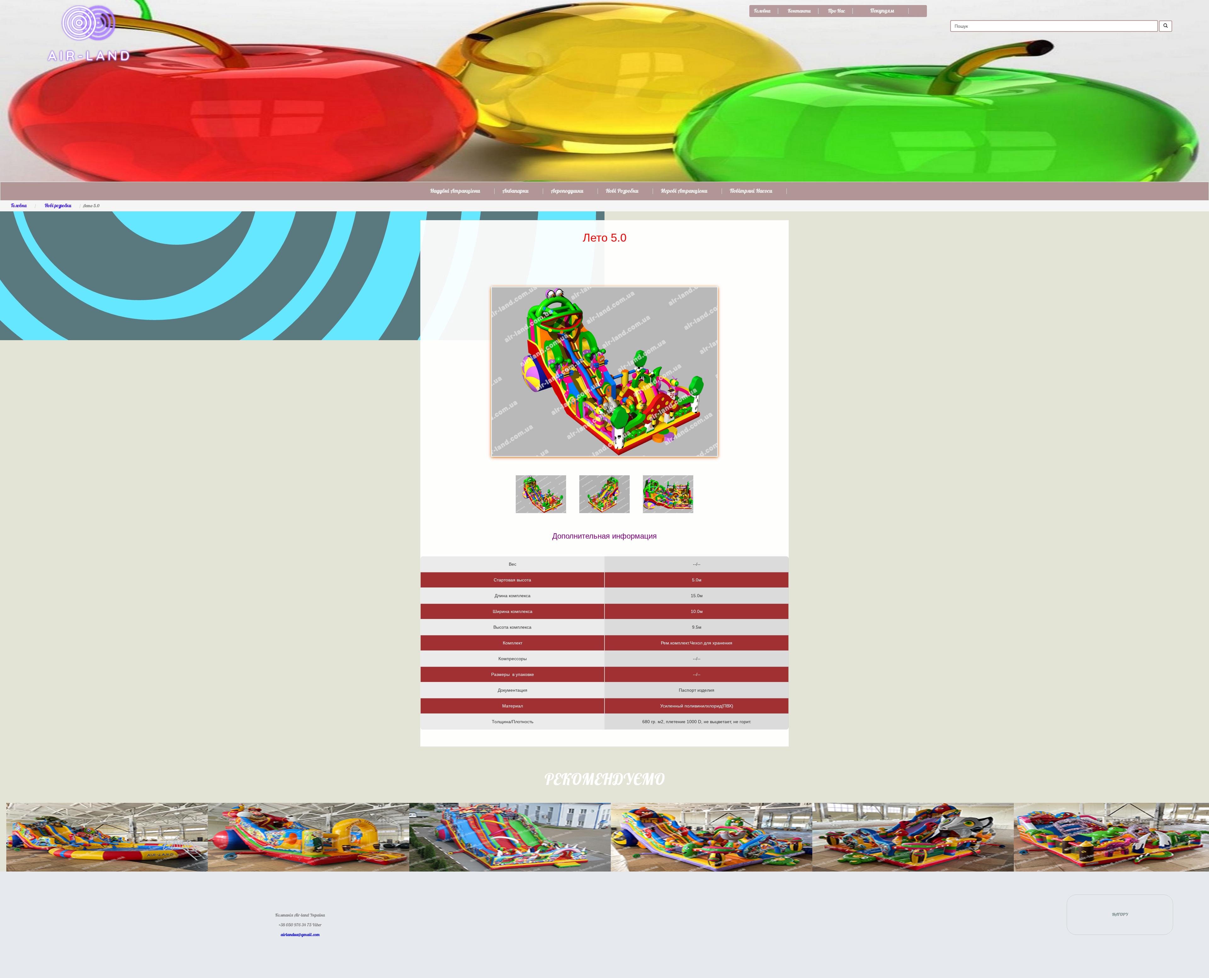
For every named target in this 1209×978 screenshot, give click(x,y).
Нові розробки (622, 191)
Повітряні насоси (751, 191)
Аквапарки (515, 191)
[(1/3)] (540, 485)
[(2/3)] (604, 485)
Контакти (799, 11)
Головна (762, 11)
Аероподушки (567, 191)
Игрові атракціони (684, 191)
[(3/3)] (668, 485)
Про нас (836, 11)
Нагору (1120, 915)
